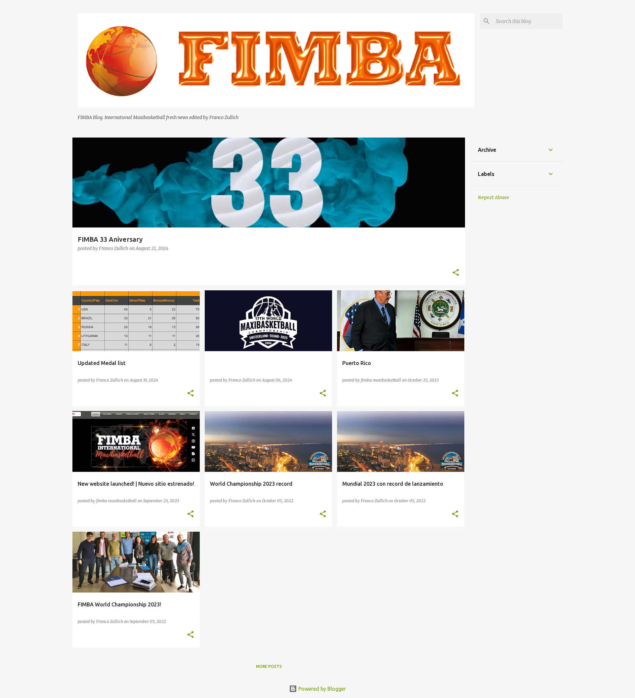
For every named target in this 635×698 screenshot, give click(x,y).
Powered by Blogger (321, 689)
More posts (269, 666)
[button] (456, 272)
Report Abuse (493, 197)
